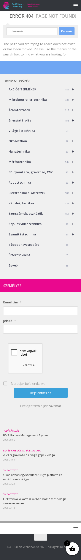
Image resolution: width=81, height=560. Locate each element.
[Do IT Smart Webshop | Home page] (27, 5)
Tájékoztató (33, 450)
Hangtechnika (41, 151)
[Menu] (75, 5)
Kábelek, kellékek (41, 203)
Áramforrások (41, 110)
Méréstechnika (41, 162)
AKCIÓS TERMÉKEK (41, 89)
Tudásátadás (11, 430)
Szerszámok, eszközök (41, 213)
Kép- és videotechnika (41, 224)
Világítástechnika (38, 131)
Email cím (12, 302)
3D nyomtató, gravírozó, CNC (41, 172)
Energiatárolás (41, 120)
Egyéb (38, 265)
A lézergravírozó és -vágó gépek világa (29, 455)
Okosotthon (41, 141)
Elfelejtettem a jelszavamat (40, 406)
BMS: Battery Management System (26, 435)
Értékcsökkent (38, 255)
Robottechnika (41, 182)
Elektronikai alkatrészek (41, 193)
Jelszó (9, 321)
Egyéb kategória (13, 450)
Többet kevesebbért (38, 245)
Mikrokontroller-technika (41, 100)
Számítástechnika (41, 234)
